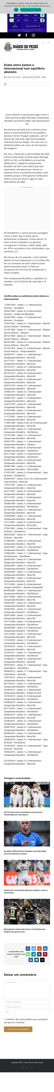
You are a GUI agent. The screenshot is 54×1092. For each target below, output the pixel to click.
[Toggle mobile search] (43, 42)
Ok (16, 10)
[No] (50, 7)
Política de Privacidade (30, 10)
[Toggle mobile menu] (48, 42)
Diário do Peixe (13, 77)
